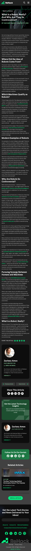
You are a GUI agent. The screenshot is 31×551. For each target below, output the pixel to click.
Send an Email (10, 365)
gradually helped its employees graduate (15, 251)
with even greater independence (17, 154)
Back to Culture (8, 11)
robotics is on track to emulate (10, 196)
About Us (5, 525)
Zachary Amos (9, 23)
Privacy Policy (18, 544)
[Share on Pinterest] (24, 340)
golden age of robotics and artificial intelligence (15, 188)
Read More (6, 487)
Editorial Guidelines (22, 525)
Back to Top (15, 549)
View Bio (6, 375)
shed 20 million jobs (8, 221)
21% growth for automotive (16, 165)
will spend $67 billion (13, 316)
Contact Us (12, 525)
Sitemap (11, 544)
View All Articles (15, 498)
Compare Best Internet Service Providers (15, 527)
